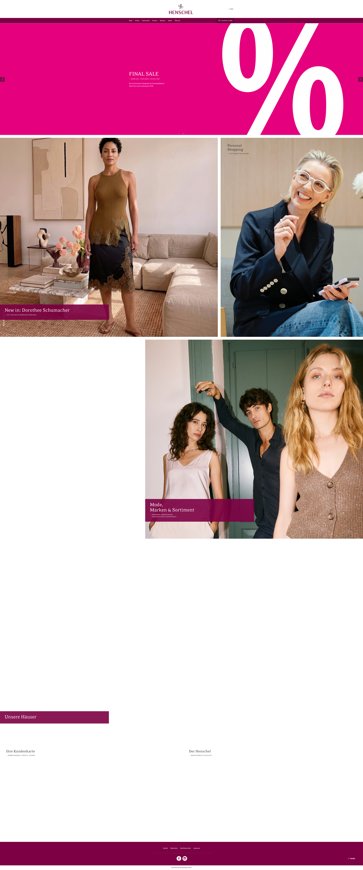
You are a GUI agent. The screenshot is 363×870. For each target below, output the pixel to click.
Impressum (197, 848)
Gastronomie (146, 20)
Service (137, 20)
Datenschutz (174, 848)
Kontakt (165, 848)
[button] (230, 9)
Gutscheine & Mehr (227, 20)
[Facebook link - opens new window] (179, 858)
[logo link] (181, 8)
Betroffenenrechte (185, 848)
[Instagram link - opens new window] (184, 858)
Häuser (170, 20)
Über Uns (177, 20)
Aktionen (162, 20)
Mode (130, 20)
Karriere (154, 20)
